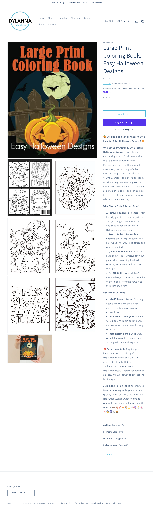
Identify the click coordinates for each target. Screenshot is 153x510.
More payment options (124, 129)
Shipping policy (97, 503)
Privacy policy (66, 503)
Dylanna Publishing (21, 503)
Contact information (114, 503)
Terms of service (81, 503)
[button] (51, 18)
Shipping (107, 83)
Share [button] (109, 454)
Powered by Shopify (37, 503)
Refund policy (53, 503)
